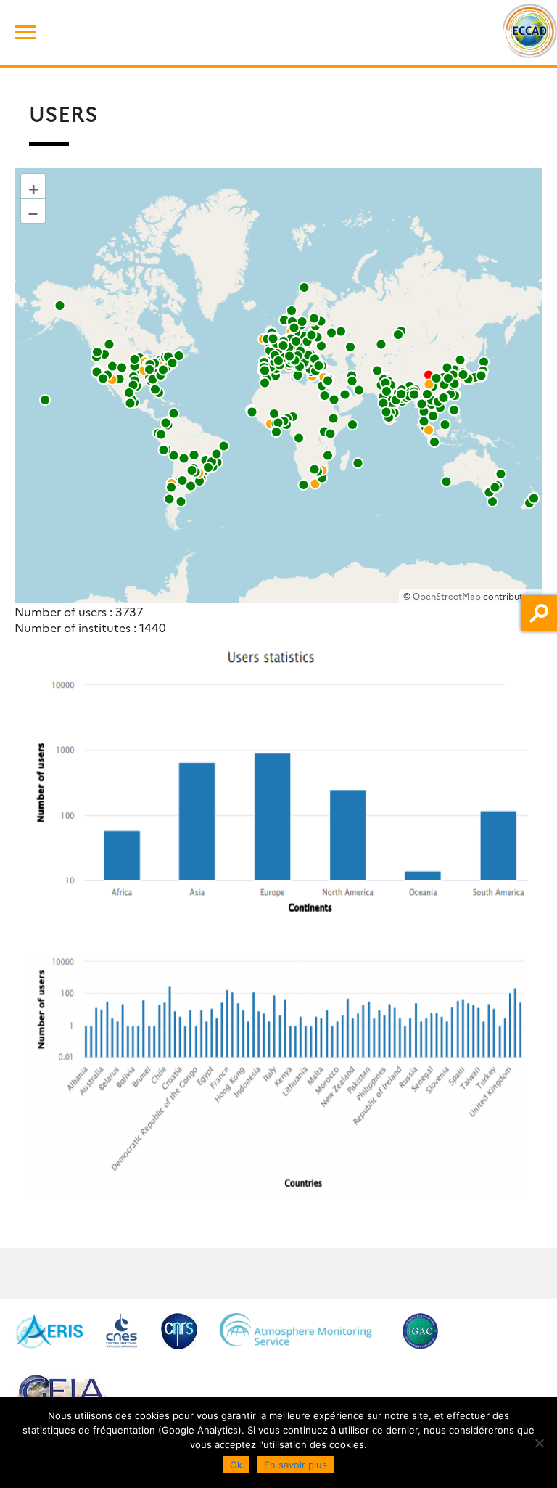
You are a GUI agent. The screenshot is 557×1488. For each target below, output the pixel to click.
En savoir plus (295, 1465)
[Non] (539, 1443)
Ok (236, 1465)
